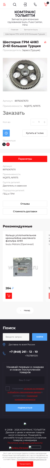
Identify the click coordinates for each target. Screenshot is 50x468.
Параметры (25, 159)
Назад (27, 310)
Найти (39, 337)
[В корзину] (9, 296)
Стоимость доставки (25, 211)
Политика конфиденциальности (25, 443)
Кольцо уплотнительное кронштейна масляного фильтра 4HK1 (21, 238)
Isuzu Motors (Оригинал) (20, 244)
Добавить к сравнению (45, 42)
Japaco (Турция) (31, 50)
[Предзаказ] (6, 133)
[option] (23, 266)
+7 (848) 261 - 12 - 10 (23, 351)
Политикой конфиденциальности (31, 459)
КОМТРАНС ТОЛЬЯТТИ (25, 14)
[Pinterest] (8, 144)
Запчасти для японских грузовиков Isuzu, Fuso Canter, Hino (25, 22)
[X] (4, 144)
